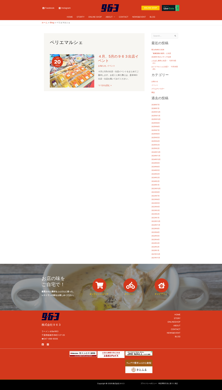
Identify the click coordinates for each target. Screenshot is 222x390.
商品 (153, 92)
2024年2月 (155, 181)
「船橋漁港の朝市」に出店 (161, 53)
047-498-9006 (51, 339)
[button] (150, 8)
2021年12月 (155, 254)
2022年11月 (155, 225)
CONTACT (123, 17)
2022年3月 (155, 243)
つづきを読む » (105, 85)
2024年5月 (155, 170)
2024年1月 (155, 185)
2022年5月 (155, 236)
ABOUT (109, 17)
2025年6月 (155, 134)
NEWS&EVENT (139, 17)
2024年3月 (155, 177)
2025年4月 (155, 141)
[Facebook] (43, 344)
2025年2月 (155, 148)
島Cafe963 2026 (157, 50)
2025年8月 (155, 126)
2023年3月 (155, 210)
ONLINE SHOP (95, 17)
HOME (70, 17)
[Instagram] (48, 344)
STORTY (80, 17)
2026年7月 (155, 105)
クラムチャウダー (157, 89)
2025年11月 (155, 116)
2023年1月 (155, 218)
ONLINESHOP (174, 322)
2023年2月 (155, 214)
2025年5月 (155, 137)
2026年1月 (155, 108)
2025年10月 (155, 119)
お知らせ (102, 66)
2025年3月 (155, 145)
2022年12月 (155, 221)
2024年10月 (155, 159)
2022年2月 (155, 247)
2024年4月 (155, 174)
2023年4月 (155, 207)
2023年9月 (155, 192)
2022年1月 (155, 250)
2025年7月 (155, 130)
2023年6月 (155, 199)
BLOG (177, 336)
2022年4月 (155, 239)
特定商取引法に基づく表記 (168, 383)
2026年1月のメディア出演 (161, 57)
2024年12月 (155, 152)
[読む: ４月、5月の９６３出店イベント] (72, 71)
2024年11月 (155, 156)
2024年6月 (155, 167)
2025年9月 (155, 123)
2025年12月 (155, 112)
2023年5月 (155, 203)
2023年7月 (155, 196)
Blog (152, 17)
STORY (177, 318)
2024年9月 (155, 163)
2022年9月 (155, 228)
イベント (111, 66)
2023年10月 (155, 188)
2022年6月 (155, 232)
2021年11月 (155, 258)
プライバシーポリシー (149, 383)
